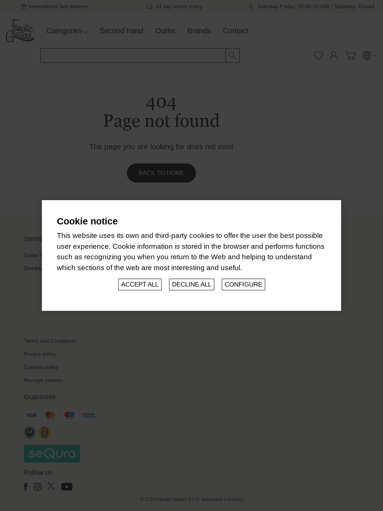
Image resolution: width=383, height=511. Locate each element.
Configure (243, 284)
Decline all (191, 284)
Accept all (140, 284)
